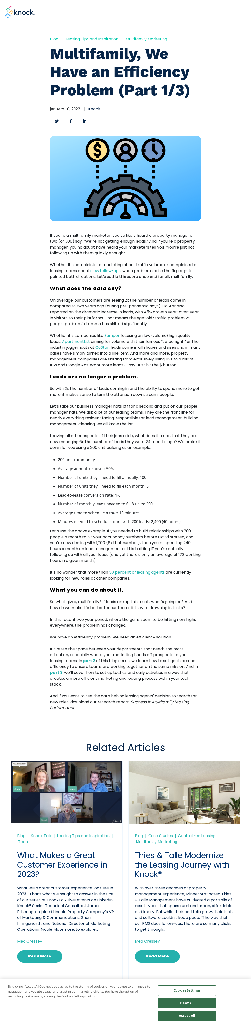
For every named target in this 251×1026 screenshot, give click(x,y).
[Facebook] (71, 121)
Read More (39, 956)
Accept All (187, 1015)
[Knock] (20, 11)
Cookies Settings (187, 990)
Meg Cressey (29, 941)
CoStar (102, 348)
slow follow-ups (105, 271)
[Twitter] (57, 121)
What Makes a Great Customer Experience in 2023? (62, 865)
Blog (54, 39)
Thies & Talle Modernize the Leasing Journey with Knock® (182, 865)
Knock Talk (41, 836)
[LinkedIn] (84, 121)
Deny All (187, 1003)
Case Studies (160, 836)
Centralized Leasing (196, 836)
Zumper (112, 336)
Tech (23, 842)
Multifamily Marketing (146, 39)
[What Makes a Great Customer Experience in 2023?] (66, 791)
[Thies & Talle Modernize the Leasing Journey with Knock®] (184, 798)
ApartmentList (76, 342)
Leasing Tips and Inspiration (92, 39)
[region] (125, 1002)
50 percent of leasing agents (137, 573)
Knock (94, 109)
